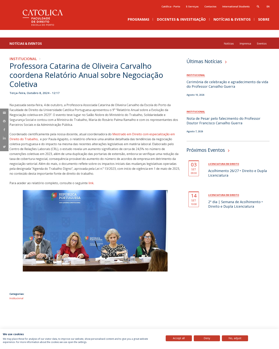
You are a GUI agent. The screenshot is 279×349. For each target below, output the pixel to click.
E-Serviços (192, 6)
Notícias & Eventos (25, 43)
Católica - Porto (171, 6)
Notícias (229, 43)
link (91, 183)
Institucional (23, 58)
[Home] (47, 26)
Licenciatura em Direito (223, 164)
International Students (236, 6)
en (268, 6)
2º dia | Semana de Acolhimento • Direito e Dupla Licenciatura (235, 204)
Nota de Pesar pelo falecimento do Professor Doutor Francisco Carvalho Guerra (223, 120)
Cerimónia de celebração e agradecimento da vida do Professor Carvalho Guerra (227, 84)
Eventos (262, 43)
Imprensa (245, 43)
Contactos (210, 6)
